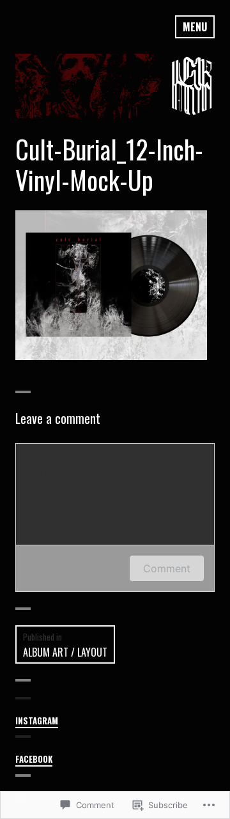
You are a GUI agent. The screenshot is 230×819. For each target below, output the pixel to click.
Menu (195, 27)
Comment (166, 568)
